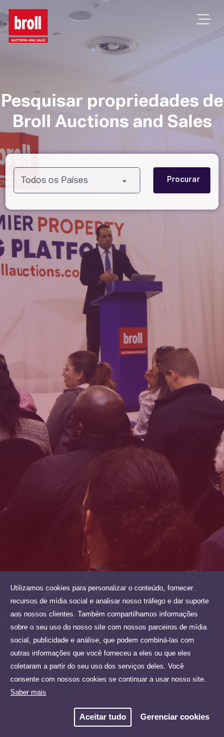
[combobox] (77, 180)
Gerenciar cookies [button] (174, 716)
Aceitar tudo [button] (102, 716)
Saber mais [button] (28, 692)
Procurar (183, 180)
